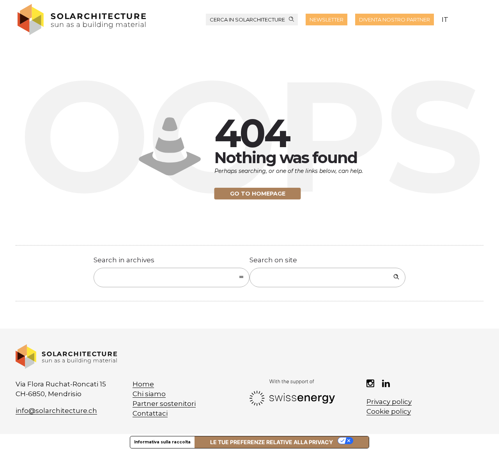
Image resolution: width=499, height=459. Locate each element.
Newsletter (326, 19)
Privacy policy (389, 402)
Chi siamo (149, 394)
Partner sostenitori (164, 403)
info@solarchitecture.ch (56, 411)
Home (143, 384)
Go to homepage (257, 193)
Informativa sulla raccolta (162, 442)
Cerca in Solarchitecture (247, 19)
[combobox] (172, 277)
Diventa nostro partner (394, 19)
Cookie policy (388, 411)
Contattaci (150, 413)
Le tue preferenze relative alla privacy (271, 442)
